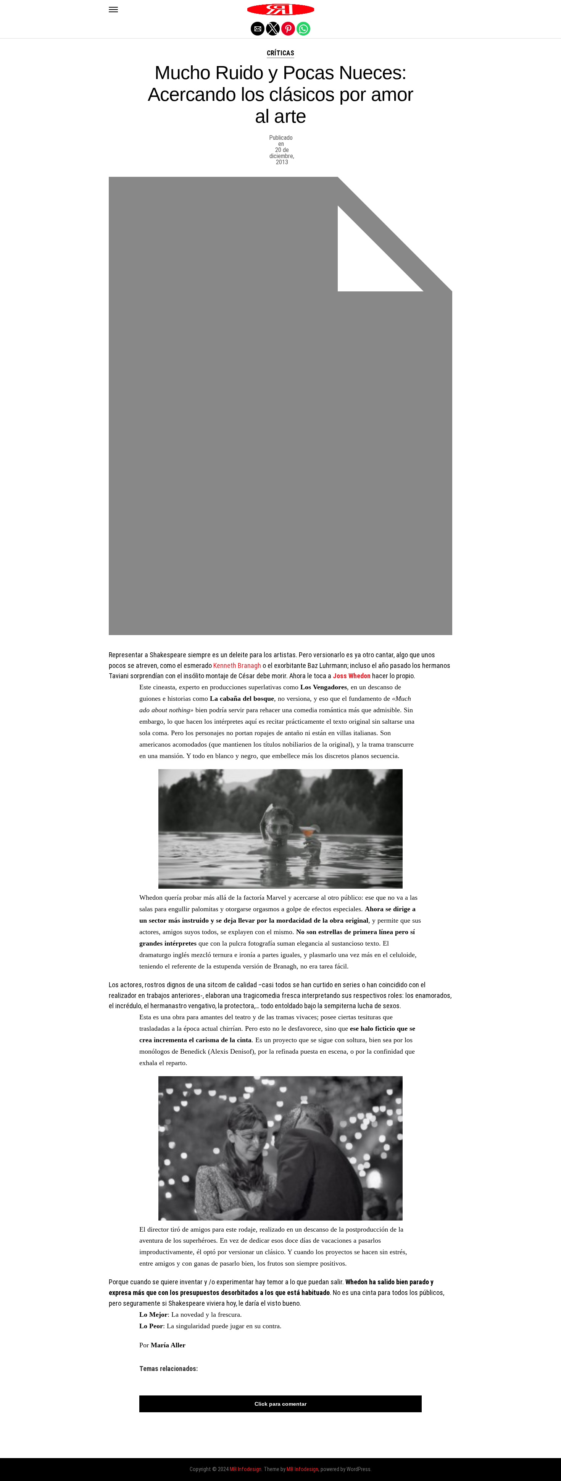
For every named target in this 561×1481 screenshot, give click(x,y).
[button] (113, 9)
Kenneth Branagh (237, 665)
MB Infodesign (245, 1469)
